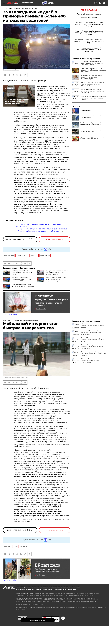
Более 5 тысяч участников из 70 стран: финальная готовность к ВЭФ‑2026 (89, 50)
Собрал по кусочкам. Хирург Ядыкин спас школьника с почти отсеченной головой (93, 353)
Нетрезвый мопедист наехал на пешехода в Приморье (42, 229)
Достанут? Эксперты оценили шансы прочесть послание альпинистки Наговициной (93, 346)
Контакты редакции (23, 587)
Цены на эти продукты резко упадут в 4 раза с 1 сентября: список (92, 137)
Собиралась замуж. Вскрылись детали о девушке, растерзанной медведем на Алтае (92, 63)
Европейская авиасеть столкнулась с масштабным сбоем (92, 130)
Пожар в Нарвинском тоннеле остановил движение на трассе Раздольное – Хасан (89, 16)
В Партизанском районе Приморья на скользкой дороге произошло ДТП (22, 279)
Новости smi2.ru (10, 314)
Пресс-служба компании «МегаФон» (15, 377)
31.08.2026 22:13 (8, 320)
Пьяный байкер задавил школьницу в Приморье (40, 231)
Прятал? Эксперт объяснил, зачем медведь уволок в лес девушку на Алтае (92, 339)
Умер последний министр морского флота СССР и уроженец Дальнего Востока (89, 24)
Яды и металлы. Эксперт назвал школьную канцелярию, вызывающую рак (91, 77)
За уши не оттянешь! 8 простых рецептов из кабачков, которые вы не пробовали (93, 70)
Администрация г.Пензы (11, 70)
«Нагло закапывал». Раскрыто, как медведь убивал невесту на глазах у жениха (93, 325)
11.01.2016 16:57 (7, 8)
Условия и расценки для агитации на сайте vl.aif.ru (34, 589)
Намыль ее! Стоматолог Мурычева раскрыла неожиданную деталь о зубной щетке (92, 332)
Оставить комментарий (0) (54, 239)
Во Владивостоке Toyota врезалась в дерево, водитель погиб (22, 272)
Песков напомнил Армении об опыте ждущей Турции (92, 116)
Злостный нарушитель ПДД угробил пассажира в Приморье (23, 285)
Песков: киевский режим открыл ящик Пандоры (91, 109)
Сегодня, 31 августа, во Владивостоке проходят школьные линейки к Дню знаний (89, 33)
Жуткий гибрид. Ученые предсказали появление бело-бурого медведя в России (93, 98)
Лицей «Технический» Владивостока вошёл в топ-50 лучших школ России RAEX (89, 41)
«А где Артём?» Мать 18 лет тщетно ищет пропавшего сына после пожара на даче (92, 84)
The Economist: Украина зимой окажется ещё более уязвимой (90, 123)
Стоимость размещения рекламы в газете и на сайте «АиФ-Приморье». (56, 587)
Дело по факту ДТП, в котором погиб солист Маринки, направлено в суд (56, 279)
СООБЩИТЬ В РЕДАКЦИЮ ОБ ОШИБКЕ (65, 589)
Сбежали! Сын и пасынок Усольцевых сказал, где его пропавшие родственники (93, 360)
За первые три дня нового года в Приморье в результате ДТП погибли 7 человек (57, 272)
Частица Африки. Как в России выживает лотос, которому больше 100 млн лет (93, 91)
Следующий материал (37, 620)
